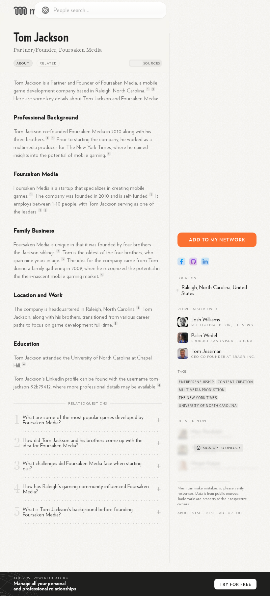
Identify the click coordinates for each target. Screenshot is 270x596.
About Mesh (189, 513)
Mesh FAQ (214, 513)
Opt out (236, 513)
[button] (214, 513)
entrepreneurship (196, 382)
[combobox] (100, 10)
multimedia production (202, 389)
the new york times (198, 397)
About (23, 63)
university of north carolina (207, 405)
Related (48, 63)
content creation (235, 382)
